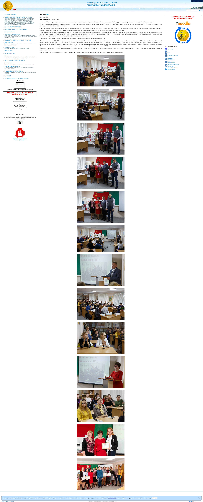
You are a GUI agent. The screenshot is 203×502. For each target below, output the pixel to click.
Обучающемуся (9, 47)
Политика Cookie (112, 498)
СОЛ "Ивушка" (171, 62)
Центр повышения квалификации (15, 60)
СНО (169, 52)
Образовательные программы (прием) (16, 78)
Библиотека (8, 63)
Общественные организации (14, 71)
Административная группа (13, 27)
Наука (6, 55)
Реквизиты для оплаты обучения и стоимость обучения (20, 93)
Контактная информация (12, 66)
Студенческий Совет (173, 55)
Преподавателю (10, 53)
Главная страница (10, 14)
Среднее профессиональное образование (18, 40)
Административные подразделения (16, 29)
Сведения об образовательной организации (18, 17)
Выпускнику (8, 50)
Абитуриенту (9, 42)
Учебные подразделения (12, 34)
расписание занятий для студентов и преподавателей (20, 85)
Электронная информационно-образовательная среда (183, 17)
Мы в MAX (170, 49)
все (47, 14)
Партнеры (8, 75)
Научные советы (10, 32)
